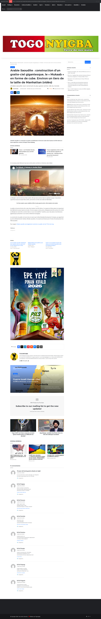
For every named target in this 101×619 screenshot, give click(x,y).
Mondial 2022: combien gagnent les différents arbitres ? (55, 456)
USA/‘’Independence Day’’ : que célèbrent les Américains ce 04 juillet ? (18, 456)
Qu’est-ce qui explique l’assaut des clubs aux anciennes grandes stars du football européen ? (53, 244)
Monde (15, 62)
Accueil (3, 4)
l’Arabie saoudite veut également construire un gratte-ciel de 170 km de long (35, 224)
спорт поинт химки (20, 588)
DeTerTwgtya (21, 484)
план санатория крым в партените (23, 508)
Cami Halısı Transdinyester (71, 120)
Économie (16, 4)
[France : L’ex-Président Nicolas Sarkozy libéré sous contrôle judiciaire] (14, 151)
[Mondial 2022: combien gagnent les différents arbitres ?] (55, 449)
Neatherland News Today (71, 114)
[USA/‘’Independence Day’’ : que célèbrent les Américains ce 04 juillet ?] (18, 449)
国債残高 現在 (69, 104)
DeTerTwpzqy (21, 564)
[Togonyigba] (50, 45)
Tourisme (47, 4)
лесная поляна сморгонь (21, 492)
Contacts (83, 4)
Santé (53, 4)
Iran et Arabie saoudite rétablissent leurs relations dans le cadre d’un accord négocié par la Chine (18, 244)
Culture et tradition (26, 4)
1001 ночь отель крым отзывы (22, 524)
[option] (37, 379)
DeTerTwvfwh (21, 516)
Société (35, 4)
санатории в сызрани (21, 572)
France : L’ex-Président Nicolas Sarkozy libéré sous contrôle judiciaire (27, 151)
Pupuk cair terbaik (70, 99)
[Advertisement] (50, 21)
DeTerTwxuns (21, 500)
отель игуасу (19, 556)
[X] (23, 361)
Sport (41, 4)
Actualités (76, 4)
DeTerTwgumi (21, 580)
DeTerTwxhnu (21, 532)
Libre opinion (68, 4)
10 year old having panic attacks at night (29, 471)
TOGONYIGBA (15, 88)
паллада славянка (20, 540)
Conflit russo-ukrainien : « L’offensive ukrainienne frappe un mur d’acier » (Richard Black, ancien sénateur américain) (37, 457)
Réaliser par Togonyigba (35, 616)
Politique (9, 4)
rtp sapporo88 (69, 109)
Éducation (59, 4)
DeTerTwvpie (21, 548)
